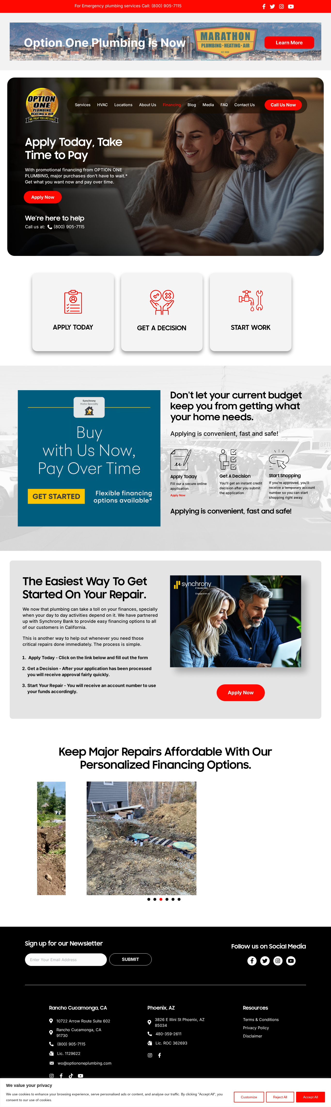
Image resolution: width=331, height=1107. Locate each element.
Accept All (310, 1097)
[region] (165, 1092)
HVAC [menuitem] (102, 104)
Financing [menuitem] (172, 104)
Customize (249, 1097)
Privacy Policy (256, 1027)
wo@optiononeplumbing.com (84, 1063)
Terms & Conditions (261, 1019)
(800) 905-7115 (166, 5)
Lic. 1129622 (68, 1053)
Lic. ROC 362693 (171, 1043)
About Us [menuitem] (147, 104)
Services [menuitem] (83, 104)
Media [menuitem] (208, 104)
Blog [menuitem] (192, 104)
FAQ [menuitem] (224, 104)
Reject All (280, 1097)
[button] (148, 899)
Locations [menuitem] (123, 104)
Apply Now (177, 495)
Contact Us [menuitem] (244, 104)
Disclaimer (252, 1036)
